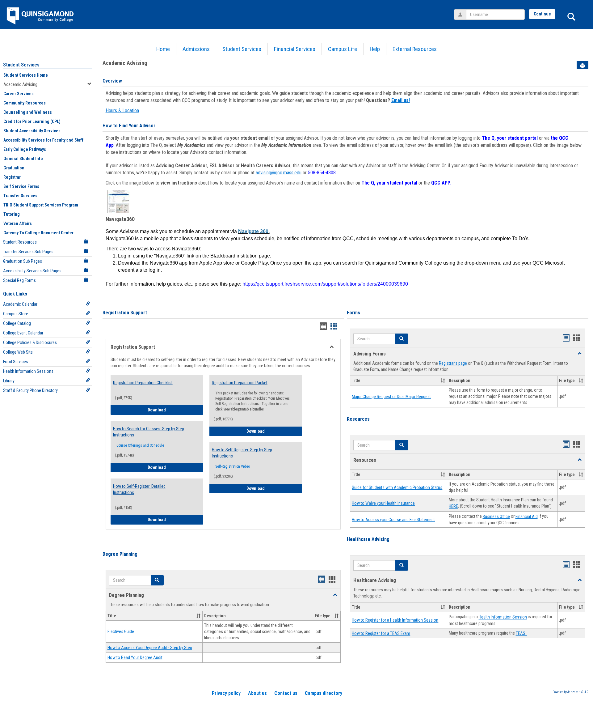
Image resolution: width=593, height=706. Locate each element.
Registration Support (125, 313)
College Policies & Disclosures (30, 342)
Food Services (15, 361)
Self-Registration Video (232, 466)
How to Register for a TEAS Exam (381, 633)
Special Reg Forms (19, 280)
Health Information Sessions (28, 371)
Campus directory (323, 693)
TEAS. (521, 633)
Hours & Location (122, 110)
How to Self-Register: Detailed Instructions (139, 489)
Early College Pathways (24, 149)
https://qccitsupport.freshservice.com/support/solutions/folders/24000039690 (325, 284)
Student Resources (20, 242)
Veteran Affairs (17, 223)
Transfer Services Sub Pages (28, 251)
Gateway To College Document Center (38, 232)
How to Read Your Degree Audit (134, 657)
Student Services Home (25, 75)
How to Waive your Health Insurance (383, 503)
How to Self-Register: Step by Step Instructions (242, 452)
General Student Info (23, 158)
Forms (353, 313)
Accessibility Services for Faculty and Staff (43, 140)
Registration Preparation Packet (239, 382)
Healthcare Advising (368, 539)
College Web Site (18, 352)
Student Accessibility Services (32, 130)
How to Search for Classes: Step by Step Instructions (148, 431)
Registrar (12, 177)
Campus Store (15, 313)
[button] (157, 580)
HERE (453, 506)
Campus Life (342, 49)
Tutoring (11, 214)
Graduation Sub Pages (22, 261)
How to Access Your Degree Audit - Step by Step (149, 647)
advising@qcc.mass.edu (278, 173)
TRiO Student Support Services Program (40, 204)
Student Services (241, 49)
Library (9, 380)
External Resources (415, 49)
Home (163, 49)
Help (375, 49)
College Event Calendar (23, 332)
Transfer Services (20, 195)
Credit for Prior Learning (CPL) (32, 121)
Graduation (13, 167)
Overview (112, 81)
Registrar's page (453, 363)
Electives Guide (120, 631)
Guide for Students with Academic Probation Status (397, 487)
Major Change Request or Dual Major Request (391, 396)
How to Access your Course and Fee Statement (393, 519)
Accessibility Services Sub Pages (32, 270)
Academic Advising (20, 84)
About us (257, 693)
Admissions (196, 49)
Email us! (400, 100)
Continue (542, 13)
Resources (358, 419)
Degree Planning (120, 554)
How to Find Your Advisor (129, 126)
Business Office (496, 516)
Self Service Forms (21, 186)
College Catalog (17, 323)
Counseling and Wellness (27, 112)
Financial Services (294, 49)
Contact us (285, 693)
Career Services (18, 93)
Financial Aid (526, 516)
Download (175, 409)
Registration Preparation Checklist (143, 382)
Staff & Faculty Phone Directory (30, 390)
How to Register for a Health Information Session (395, 620)
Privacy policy (226, 693)
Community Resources (24, 102)
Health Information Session (503, 617)
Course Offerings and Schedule (140, 445)
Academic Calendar (20, 304)
